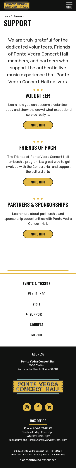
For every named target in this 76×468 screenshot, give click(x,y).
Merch (36, 335)
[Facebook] (38, 407)
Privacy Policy (41, 454)
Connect (37, 324)
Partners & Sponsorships (37, 204)
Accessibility (58, 454)
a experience (38, 460)
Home (7, 16)
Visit (37, 304)
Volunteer (37, 95)
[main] (38, 140)
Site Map (56, 451)
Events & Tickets (37, 283)
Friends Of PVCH (37, 147)
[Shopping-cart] (49, 407)
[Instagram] (27, 407)
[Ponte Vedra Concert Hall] (16, 5)
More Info (38, 125)
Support (37, 314)
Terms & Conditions (21, 454)
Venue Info (37, 293)
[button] (69, 6)
